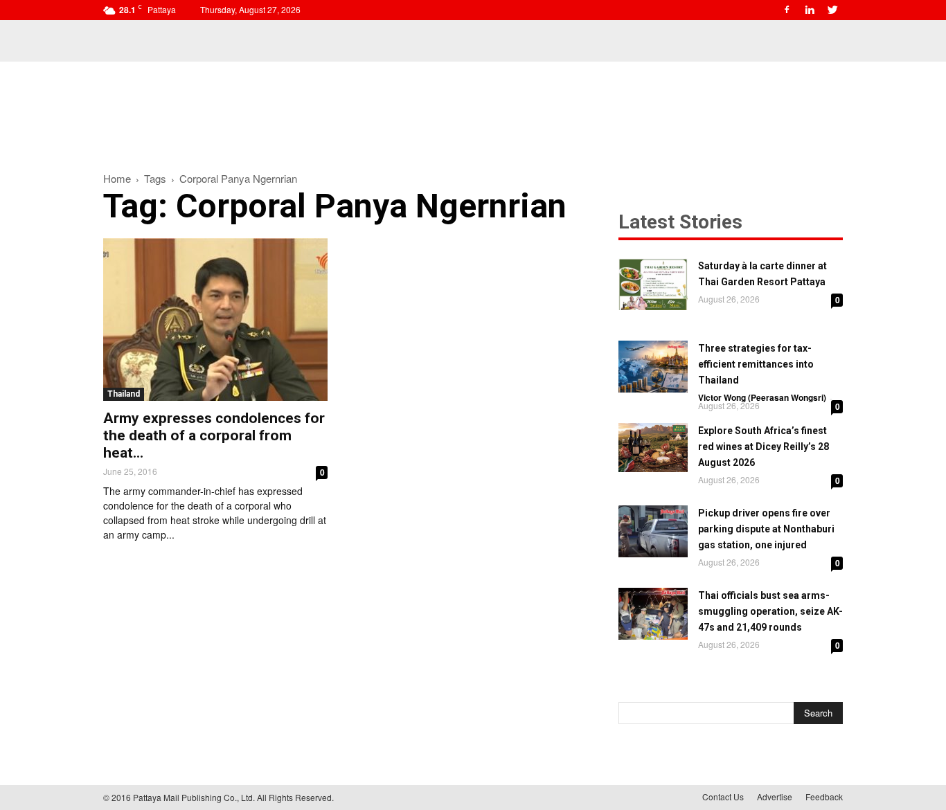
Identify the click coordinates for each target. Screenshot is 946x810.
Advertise (774, 796)
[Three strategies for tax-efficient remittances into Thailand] (653, 367)
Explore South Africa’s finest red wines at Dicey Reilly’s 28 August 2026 (763, 446)
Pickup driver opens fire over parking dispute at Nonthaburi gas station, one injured (766, 528)
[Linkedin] (809, 9)
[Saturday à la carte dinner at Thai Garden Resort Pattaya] (653, 284)
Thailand (123, 394)
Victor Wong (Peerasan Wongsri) (762, 397)
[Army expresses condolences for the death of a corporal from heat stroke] (215, 319)
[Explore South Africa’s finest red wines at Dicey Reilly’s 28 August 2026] (653, 447)
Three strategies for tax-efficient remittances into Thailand (756, 364)
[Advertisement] (473, 109)
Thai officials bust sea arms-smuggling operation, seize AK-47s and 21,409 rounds (770, 611)
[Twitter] (832, 9)
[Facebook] (786, 9)
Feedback (824, 796)
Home (117, 178)
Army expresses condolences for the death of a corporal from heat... (214, 435)
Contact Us (723, 796)
